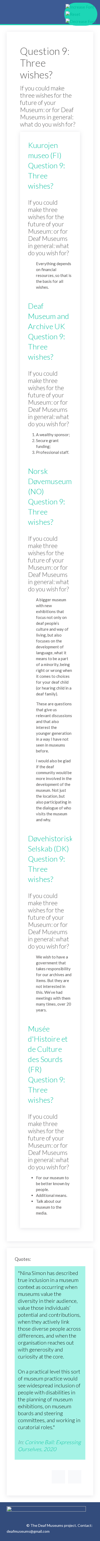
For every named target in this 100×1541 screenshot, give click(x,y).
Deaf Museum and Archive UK (48, 316)
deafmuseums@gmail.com (28, 1531)
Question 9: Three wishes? (46, 175)
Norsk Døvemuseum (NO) (50, 481)
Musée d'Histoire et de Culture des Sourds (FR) (48, 1049)
